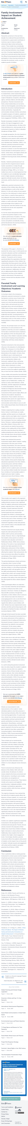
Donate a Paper (5, 1119)
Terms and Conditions (7, 1107)
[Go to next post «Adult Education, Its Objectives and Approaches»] (14, 981)
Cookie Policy (5, 1109)
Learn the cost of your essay (10, 1099)
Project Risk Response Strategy (9, 1042)
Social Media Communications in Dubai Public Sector (13, 1014)
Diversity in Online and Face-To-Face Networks (11, 999)
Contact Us (4, 1112)
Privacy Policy (5, 1114)
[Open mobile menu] (26, 2)
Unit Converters (5, 1123)
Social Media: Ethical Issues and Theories (12, 1035)
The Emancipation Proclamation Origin (11, 1054)
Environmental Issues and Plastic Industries (13, 1021)
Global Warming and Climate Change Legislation (11, 991)
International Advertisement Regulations (12, 1006)
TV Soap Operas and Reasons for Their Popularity (11, 1028)
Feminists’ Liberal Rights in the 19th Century (13, 1048)
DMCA (3, 1116)
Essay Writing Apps (6, 1121)
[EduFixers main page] (6, 2)
